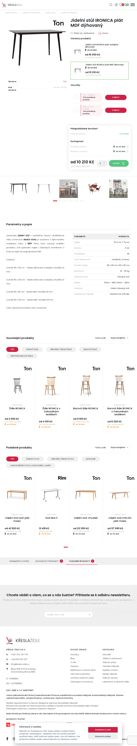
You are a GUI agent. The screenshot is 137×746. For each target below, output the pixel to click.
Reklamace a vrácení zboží (83, 670)
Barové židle (90, 349)
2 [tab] (60, 200)
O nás (73, 662)
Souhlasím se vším (103, 730)
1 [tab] (55, 200)
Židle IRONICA (17, 408)
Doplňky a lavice (110, 670)
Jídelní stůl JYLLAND (86, 518)
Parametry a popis (19, 561)
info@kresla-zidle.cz (19, 664)
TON (64, 81)
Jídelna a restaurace (31, 13)
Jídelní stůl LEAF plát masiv (17, 519)
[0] (125, 5)
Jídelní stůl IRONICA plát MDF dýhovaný (104, 64)
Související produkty (48, 561)
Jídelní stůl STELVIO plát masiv (120, 519)
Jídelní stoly (50, 13)
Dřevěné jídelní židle (61, 349)
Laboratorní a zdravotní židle (116, 681)
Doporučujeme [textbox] (118, 338)
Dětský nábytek (110, 674)
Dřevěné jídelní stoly (62, 459)
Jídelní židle (32, 349)
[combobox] (119, 338)
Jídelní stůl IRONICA (68, 13)
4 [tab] (71, 200)
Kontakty (75, 654)
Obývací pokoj (109, 662)
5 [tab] (76, 200)
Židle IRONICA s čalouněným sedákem (51, 411)
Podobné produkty (81, 561)
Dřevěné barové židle (22, 356)
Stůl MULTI (51, 518)
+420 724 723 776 (19, 654)
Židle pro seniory (110, 678)
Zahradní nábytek (111, 666)
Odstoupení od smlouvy (82, 681)
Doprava (74, 666)
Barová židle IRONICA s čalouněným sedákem (119, 411)
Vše (12, 349)
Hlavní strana (11, 13)
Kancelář (91, 459)
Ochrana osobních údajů (82, 678)
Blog (72, 658)
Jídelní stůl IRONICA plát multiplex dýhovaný (101, 45)
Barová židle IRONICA (85, 408)
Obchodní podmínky (80, 674)
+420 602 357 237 (18, 659)
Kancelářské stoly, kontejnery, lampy (31, 465)
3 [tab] (66, 200)
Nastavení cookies (103, 736)
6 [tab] (82, 200)
